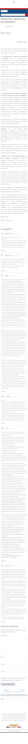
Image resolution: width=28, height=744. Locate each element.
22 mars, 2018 (12, 275)
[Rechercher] (26, 15)
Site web (3, 671)
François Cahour (8, 233)
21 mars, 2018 (15, 233)
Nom (2, 657)
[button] (26, 5)
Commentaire (4, 635)
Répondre (4, 250)
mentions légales (5, 709)
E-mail (3, 664)
